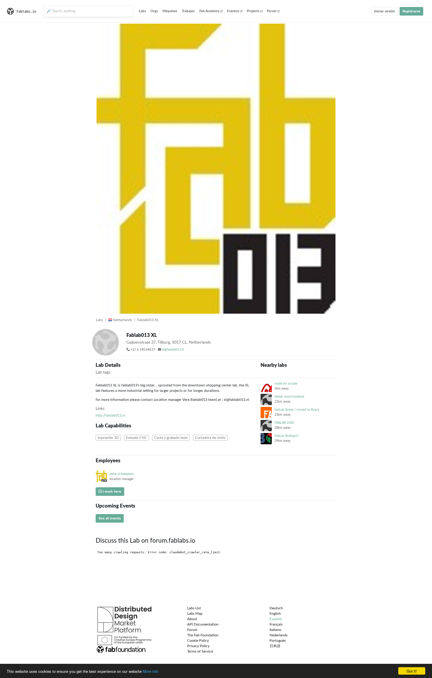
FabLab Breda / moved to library (296, 409)
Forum (272, 11)
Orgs (154, 11)
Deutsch (276, 608)
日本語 (275, 646)
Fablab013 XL (148, 320)
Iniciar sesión (384, 11)
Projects (253, 11)
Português (278, 640)
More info (150, 671)
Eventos (233, 11)
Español (276, 619)
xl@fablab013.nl (173, 349)
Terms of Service (200, 651)
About (192, 619)
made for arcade (285, 383)
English (275, 613)
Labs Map (194, 613)
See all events (110, 518)
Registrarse (411, 11)
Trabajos (188, 11)
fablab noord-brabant (289, 396)
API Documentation (202, 624)
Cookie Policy (198, 640)
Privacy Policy (198, 646)
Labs (142, 11)
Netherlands (122, 320)
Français (276, 624)
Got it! (412, 671)
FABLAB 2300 (284, 422)
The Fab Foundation (202, 635)
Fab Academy (209, 11)
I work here (111, 491)
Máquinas (169, 11)
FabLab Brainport (286, 436)
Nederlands (279, 635)
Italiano (275, 630)
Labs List (194, 608)
